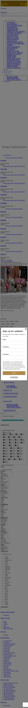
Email (4, 339)
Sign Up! (14, 373)
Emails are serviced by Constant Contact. (12, 368)
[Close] (26, 329)
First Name (6, 347)
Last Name (6, 354)
